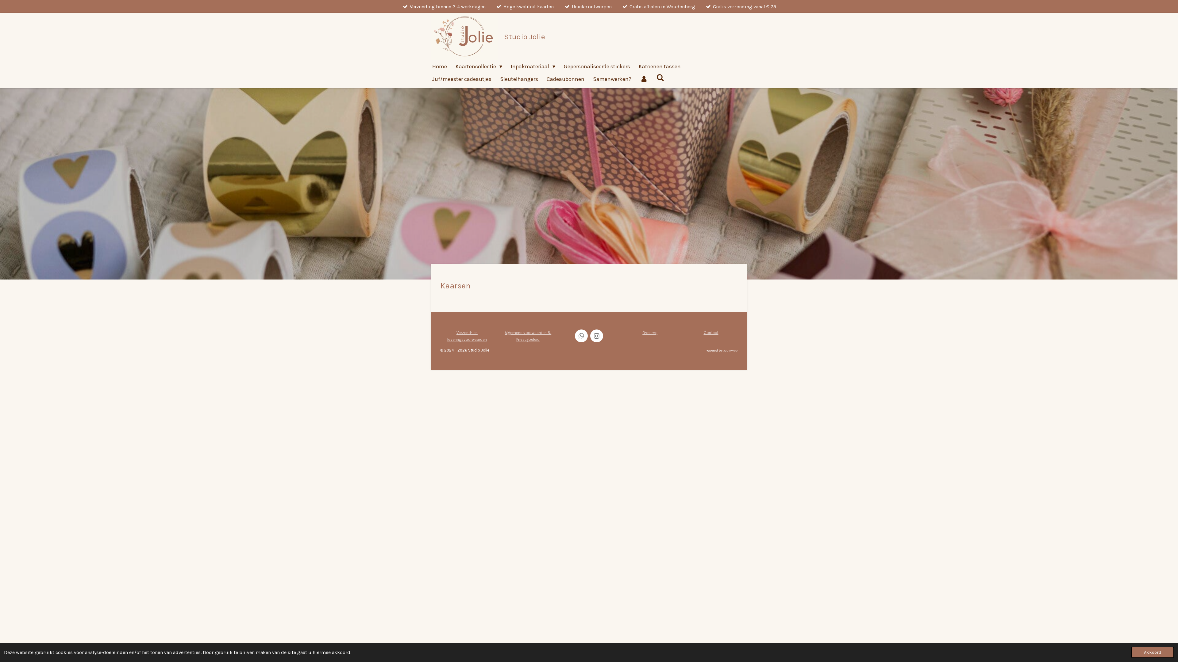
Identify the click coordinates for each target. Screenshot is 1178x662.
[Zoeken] (660, 78)
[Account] (644, 79)
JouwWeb (730, 350)
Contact (711, 332)
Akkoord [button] (1152, 652)
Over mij (649, 332)
